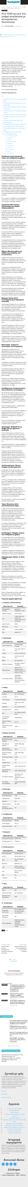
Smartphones (9, 7)
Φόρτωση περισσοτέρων (13, 1046)
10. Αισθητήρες (11, 153)
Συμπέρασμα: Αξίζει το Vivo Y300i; (13, 132)
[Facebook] (8, 30)
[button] (3, 1180)
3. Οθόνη (9, 139)
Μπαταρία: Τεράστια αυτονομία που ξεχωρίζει (15, 114)
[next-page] (5, 1009)
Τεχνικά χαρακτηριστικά (11, 133)
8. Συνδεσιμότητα (10, 149)
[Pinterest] (15, 30)
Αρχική (3, 7)
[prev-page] (3, 1009)
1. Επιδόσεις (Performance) (12, 135)
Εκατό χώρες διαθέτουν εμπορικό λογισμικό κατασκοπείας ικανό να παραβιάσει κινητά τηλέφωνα (18, 1022)
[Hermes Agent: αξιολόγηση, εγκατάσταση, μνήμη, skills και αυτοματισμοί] (4, 1040)
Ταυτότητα (4, 1090)
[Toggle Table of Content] (3, 96)
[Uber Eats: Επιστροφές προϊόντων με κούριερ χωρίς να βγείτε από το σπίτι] (4, 1034)
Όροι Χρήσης (4, 1094)
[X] (11, 30)
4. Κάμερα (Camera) (11, 141)
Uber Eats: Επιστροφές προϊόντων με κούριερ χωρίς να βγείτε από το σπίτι (19, 1034)
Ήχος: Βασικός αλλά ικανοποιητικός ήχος (14, 126)
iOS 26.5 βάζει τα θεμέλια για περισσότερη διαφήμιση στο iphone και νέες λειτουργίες (17, 1002)
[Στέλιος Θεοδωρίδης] (3, 26)
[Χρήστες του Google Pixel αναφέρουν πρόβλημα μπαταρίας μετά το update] (5, 997)
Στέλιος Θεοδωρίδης (9, 26)
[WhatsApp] (18, 30)
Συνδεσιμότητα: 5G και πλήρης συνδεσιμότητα (15, 124)
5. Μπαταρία (9, 143)
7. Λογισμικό (9, 147)
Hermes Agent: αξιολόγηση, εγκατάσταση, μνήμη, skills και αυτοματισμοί (17, 1039)
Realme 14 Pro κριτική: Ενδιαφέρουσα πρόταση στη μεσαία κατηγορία (7, 950)
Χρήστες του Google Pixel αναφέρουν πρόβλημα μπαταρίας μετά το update (17, 995)
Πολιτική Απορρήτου (6, 1097)
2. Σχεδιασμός (10, 137)
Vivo (7, 930)
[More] (22, 30)
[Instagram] (14, 977)
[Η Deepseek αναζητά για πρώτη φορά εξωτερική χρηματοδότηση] (4, 1028)
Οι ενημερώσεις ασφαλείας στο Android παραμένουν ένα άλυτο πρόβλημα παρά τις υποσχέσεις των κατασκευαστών (17, 988)
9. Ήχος (8, 151)
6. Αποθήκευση (10, 145)
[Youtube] (15, 1164)
